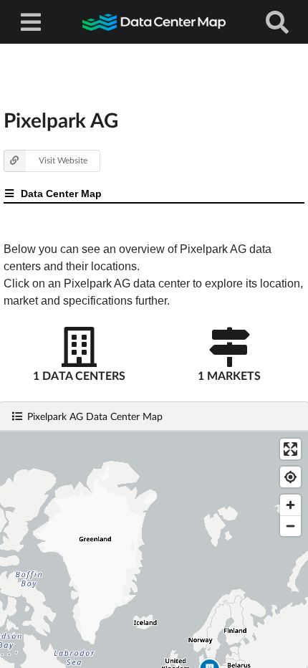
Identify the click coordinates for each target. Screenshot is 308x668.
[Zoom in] (290, 505)
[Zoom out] (290, 525)
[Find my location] (290, 477)
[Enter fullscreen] (290, 449)
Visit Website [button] (63, 160)
